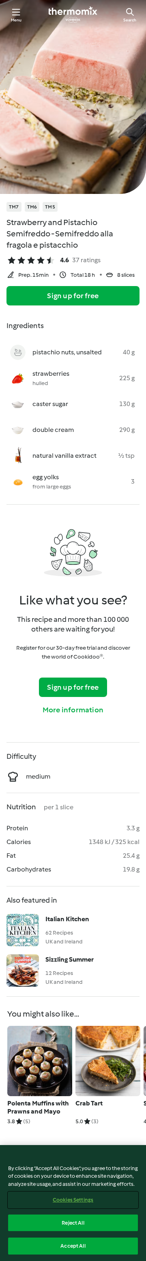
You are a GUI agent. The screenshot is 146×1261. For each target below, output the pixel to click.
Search (129, 20)
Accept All (72, 1246)
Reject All (73, 1223)
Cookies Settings (73, 1200)
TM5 (50, 207)
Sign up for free (73, 295)
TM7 (14, 207)
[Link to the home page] (73, 14)
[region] (73, 1203)
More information (73, 709)
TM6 (32, 207)
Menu (16, 20)
